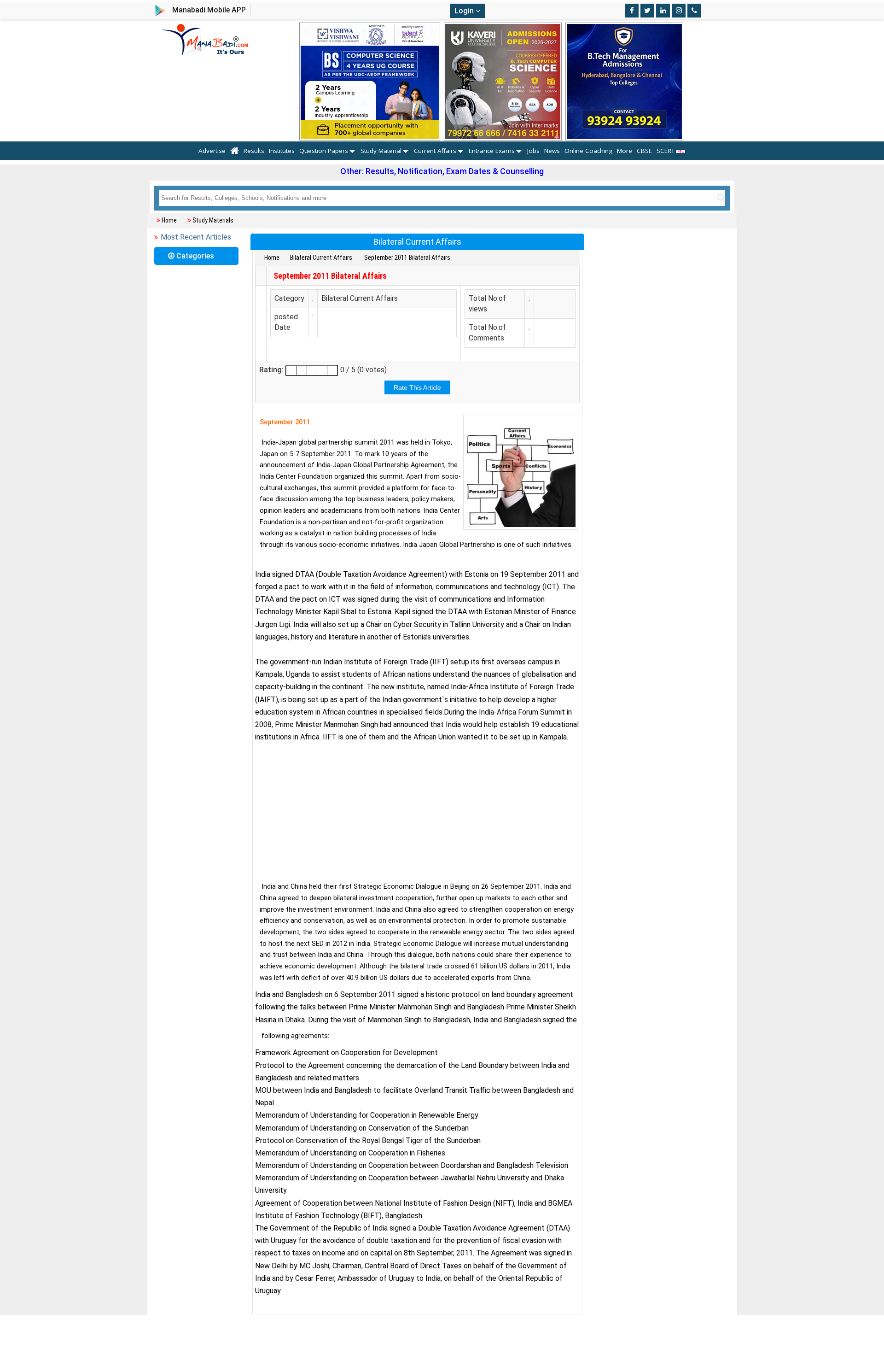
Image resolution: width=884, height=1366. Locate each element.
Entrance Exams (492, 151)
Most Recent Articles (196, 237)
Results (254, 151)
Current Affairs (435, 151)
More (624, 151)
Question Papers (323, 151)
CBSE (644, 151)
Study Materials (212, 220)
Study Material (381, 151)
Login (465, 10)
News (552, 151)
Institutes (282, 151)
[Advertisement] (417, 809)
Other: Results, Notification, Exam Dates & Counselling (442, 171)
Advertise (212, 151)
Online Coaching (588, 151)
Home (169, 220)
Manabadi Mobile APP (209, 10)
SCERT (666, 151)
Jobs (533, 151)
